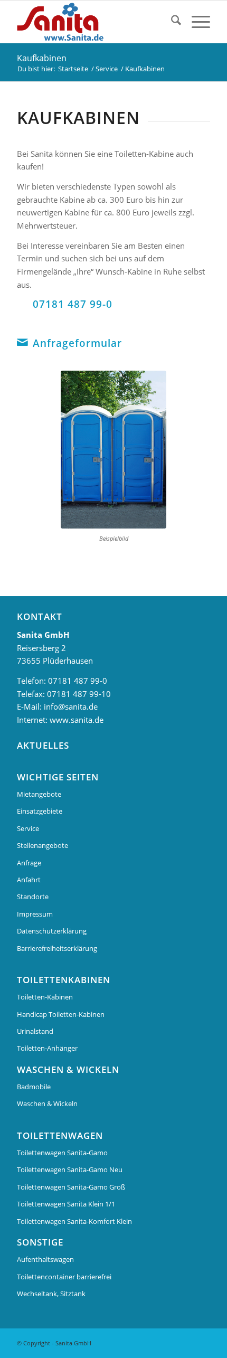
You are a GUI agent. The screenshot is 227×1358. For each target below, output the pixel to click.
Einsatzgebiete (39, 811)
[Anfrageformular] (22, 342)
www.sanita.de (76, 719)
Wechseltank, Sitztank (51, 1293)
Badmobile (34, 1086)
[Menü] (195, 22)
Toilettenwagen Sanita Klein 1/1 (66, 1204)
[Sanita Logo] (94, 22)
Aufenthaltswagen (45, 1259)
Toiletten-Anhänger (47, 1048)
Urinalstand (35, 1031)
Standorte (33, 896)
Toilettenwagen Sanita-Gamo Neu (69, 1169)
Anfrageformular (77, 343)
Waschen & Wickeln (47, 1103)
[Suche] (170, 22)
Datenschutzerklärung (52, 931)
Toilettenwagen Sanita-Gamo (62, 1152)
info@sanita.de (71, 706)
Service (28, 828)
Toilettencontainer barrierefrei (64, 1276)
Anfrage (29, 862)
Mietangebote (39, 794)
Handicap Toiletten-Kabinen (61, 1014)
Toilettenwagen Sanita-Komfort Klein (74, 1221)
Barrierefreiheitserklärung (57, 948)
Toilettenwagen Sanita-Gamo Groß (71, 1187)
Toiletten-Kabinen (45, 997)
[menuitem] (170, 22)
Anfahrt (29, 879)
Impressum (35, 914)
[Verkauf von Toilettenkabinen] (113, 450)
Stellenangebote (42, 845)
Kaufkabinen (42, 58)
